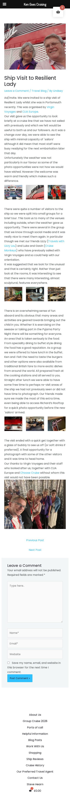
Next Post (35, 550)
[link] (30, 112)
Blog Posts (35, 740)
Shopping (35, 753)
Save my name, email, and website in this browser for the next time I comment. (34, 667)
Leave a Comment (16, 91)
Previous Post (35, 540)
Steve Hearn (35, 784)
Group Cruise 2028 (35, 721)
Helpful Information (35, 734)
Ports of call (35, 727)
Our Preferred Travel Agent (35, 772)
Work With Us (35, 746)
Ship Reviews (35, 759)
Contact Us (35, 778)
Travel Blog (39, 91)
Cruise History (35, 765)
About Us (35, 715)
